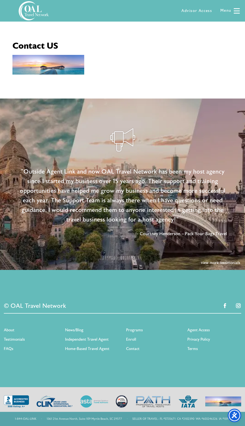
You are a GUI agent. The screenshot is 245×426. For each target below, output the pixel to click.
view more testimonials (220, 262)
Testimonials (14, 339)
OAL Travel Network (34, 10)
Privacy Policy (198, 339)
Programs (134, 330)
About (9, 330)
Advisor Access (196, 10)
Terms (192, 348)
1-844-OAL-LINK (25, 418)
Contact (132, 348)
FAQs (8, 348)
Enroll (131, 339)
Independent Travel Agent (87, 339)
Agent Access (198, 330)
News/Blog (74, 330)
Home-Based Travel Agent (87, 348)
